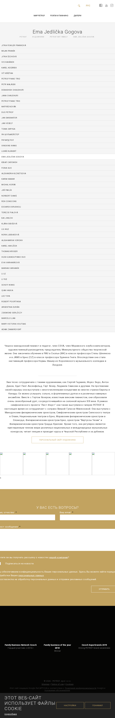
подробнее (10, 714)
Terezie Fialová (9, 212)
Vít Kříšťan (7, 73)
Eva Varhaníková (10, 263)
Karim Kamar (8, 179)
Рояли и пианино (59, 15)
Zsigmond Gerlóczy (11, 313)
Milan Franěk (8, 51)
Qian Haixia (7, 290)
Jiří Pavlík (6, 190)
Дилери (77, 15)
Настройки (70, 705)
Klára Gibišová (9, 224)
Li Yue (4, 279)
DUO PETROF (7, 112)
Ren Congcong (9, 201)
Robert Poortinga (11, 302)
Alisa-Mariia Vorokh (12, 240)
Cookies (69, 684)
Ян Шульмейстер (10, 134)
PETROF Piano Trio (10, 101)
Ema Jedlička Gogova (12, 157)
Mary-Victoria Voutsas (13, 324)
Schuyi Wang (8, 285)
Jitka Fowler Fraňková (13, 45)
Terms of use (57, 684)
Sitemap (46, 684)
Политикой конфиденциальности (80, 688)
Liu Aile (5, 229)
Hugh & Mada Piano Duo (13, 257)
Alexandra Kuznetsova (13, 173)
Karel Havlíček (9, 246)
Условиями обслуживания (57, 690)
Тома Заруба (8, 129)
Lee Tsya (5, 296)
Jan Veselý (7, 123)
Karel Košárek (9, 68)
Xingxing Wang (9, 146)
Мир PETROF (39, 15)
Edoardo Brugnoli (11, 207)
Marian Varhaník (10, 268)
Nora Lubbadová (10, 235)
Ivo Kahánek (7, 62)
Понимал (97, 705)
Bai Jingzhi (7, 218)
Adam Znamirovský (11, 329)
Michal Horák (8, 185)
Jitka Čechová (9, 57)
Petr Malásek (8, 84)
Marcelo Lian (8, 318)
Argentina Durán (10, 307)
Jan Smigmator (9, 118)
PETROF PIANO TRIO (10, 79)
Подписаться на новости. (19, 563)
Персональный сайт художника (57, 440)
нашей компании (58, 557)
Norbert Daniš (9, 196)
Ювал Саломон (9, 162)
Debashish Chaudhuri (12, 90)
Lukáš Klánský (8, 151)
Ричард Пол (7, 140)
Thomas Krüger (9, 251)
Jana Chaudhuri (9, 96)
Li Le (3, 274)
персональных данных (31, 575)
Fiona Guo (6, 168)
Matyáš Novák (8, 107)
